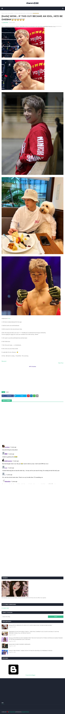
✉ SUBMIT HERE (5, 608)
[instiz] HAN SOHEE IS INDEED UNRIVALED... (20, 644)
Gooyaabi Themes (25, 711)
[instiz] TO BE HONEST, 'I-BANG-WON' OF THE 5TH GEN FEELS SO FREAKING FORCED (30, 650)
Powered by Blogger (30, 675)
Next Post (60, 363)
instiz (6, 13)
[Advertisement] (32, 378)
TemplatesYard (12, 711)
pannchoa (5, 22)
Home (3, 13)
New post (4, 361)
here (9, 318)
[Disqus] (32, 464)
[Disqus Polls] (32, 423)
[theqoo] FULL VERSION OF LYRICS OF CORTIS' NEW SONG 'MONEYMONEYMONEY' (30, 625)
